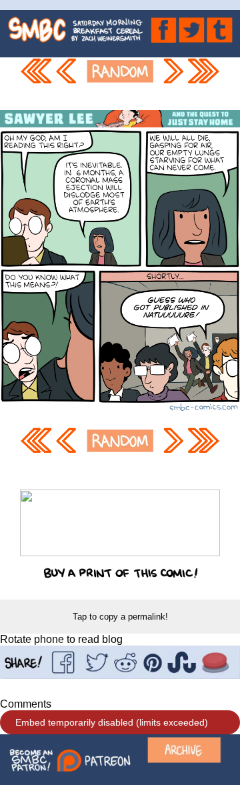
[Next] (172, 83)
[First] (36, 83)
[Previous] (68, 83)
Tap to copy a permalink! (120, 617)
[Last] (204, 83)
